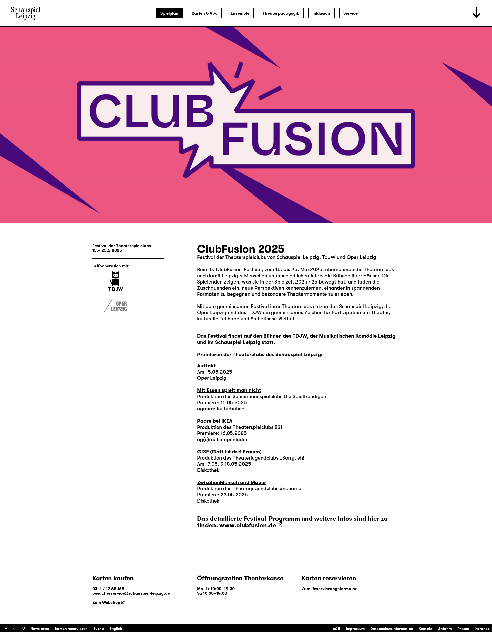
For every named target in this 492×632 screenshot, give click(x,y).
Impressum (355, 629)
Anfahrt (445, 629)
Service (350, 13)
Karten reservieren (71, 629)
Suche (98, 629)
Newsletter (39, 629)
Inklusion (321, 13)
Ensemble (240, 13)
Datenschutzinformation (391, 629)
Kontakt (426, 629)
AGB (336, 629)
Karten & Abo (204, 13)
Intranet (482, 629)
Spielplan (169, 13)
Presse (463, 629)
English (115, 629)
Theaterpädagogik (281, 13)
